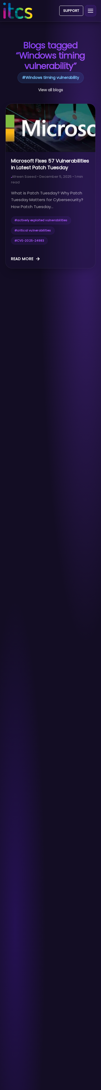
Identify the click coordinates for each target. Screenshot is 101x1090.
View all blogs (50, 90)
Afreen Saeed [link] (24, 176)
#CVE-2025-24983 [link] (29, 240)
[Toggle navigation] (90, 10)
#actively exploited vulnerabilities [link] (41, 220)
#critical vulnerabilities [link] (33, 230)
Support (71, 10)
